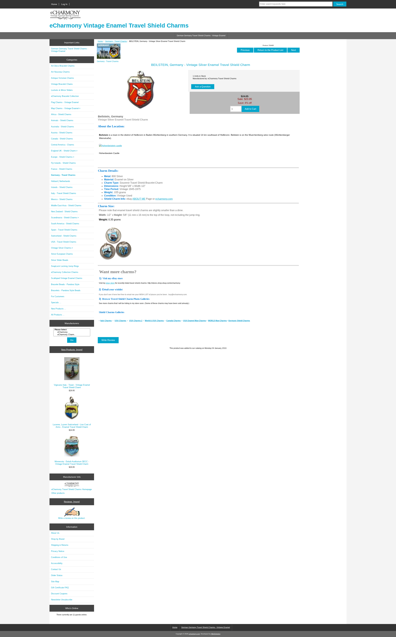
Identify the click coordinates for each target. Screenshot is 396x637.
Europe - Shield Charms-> (62, 157)
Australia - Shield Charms (62, 126)
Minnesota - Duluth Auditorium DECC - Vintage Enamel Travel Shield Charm (72, 462)
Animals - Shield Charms (62, 120)
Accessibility (56, 563)
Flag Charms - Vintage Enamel (65, 102)
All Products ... (58, 315)
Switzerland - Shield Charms (63, 236)
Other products (58, 493)
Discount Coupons (59, 593)
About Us (55, 533)
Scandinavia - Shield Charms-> (65, 217)
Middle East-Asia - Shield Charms (66, 205)
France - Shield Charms (61, 169)
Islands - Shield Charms (62, 187)
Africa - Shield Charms (61, 114)
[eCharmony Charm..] (72, 334)
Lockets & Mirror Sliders (62, 90)
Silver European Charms (62, 254)
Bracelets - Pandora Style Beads (65, 290)
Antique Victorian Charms (62, 78)
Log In (64, 4)
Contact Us (56, 569)
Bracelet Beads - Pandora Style (65, 284)
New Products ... (58, 309)
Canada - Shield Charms (62, 139)
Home (54, 4)
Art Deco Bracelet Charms (63, 66)
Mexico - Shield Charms (62, 199)
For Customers (57, 296)
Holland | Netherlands (60, 181)
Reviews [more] (72, 501)
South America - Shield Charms (65, 223)
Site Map (55, 581)
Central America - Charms (62, 145)
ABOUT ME (138, 199)
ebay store (110, 283)
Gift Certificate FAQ (60, 587)
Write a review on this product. (71, 518)
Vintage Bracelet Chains (62, 84)
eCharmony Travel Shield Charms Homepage (71, 489)
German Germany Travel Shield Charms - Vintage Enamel (201, 35)
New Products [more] (71, 349)
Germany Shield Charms (239, 321)
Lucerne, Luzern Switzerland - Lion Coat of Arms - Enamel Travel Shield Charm (72, 425)
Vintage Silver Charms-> (62, 248)
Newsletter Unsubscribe (61, 599)
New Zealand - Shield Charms (64, 211)
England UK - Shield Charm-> (64, 151)
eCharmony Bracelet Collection (65, 96)
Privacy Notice (57, 551)
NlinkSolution (215, 634)
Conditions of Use (59, 557)
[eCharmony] (72, 332)
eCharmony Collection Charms (64, 272)
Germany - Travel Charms (116, 41)
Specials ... (56, 302)
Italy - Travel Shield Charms (63, 193)
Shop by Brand (57, 539)
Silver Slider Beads (59, 260)
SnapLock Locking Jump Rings (65, 266)
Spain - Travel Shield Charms (64, 230)
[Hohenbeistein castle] (110, 145)
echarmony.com (164, 199)
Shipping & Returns (59, 545)
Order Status (56, 575)
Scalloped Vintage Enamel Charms (66, 278)
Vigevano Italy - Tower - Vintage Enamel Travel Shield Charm (72, 386)
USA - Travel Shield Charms (63, 242)
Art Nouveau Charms (60, 72)
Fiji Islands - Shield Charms (63, 163)
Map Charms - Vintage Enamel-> (65, 108)
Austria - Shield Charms (61, 132)
